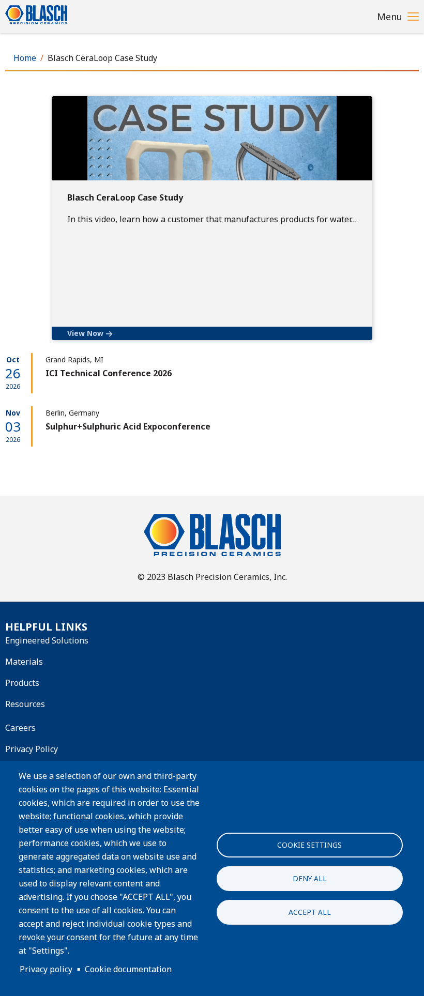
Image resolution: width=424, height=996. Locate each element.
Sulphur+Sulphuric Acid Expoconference (128, 426)
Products (22, 682)
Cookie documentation (128, 969)
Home (24, 58)
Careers (20, 727)
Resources (25, 704)
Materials (24, 661)
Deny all (310, 878)
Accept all (310, 912)
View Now (85, 333)
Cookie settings (309, 845)
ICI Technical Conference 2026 (109, 373)
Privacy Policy (31, 749)
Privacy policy (46, 969)
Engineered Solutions (46, 640)
